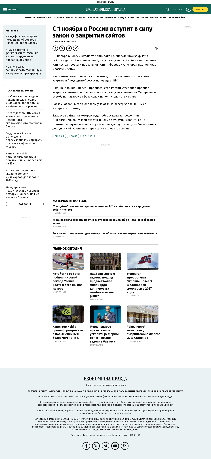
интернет (87, 136)
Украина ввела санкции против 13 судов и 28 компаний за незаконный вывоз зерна (104, 221)
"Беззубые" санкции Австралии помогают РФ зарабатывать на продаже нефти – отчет (101, 208)
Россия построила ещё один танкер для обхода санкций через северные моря (105, 233)
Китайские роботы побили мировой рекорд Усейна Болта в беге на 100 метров (67, 281)
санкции (59, 136)
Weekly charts (158, 17)
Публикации (44, 17)
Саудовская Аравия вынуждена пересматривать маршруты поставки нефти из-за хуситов (24, 140)
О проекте (54, 391)
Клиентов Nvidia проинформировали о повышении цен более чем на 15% (68, 332)
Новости (30, 17)
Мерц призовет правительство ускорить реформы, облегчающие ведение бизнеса (104, 334)
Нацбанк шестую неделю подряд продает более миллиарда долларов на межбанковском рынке (102, 285)
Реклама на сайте (37, 391)
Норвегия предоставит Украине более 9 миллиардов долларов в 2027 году (139, 283)
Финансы (110, 17)
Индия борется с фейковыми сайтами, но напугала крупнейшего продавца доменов (22, 55)
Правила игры (95, 17)
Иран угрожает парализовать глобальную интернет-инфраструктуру (24, 70)
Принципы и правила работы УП (165, 391)
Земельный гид (177, 17)
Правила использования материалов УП (123, 391)
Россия (73, 136)
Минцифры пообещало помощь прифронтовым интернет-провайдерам (22, 40)
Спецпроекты (126, 17)
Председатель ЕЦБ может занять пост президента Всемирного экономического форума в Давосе (24, 119)
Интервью (142, 17)
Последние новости (19, 90)
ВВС (116, 80)
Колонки (58, 17)
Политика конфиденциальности (81, 391)
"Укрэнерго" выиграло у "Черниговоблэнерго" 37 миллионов (143, 332)
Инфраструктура (75, 17)
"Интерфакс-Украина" (131, 402)
